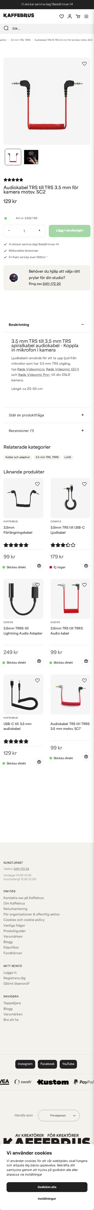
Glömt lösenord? (16, 984)
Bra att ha (11, 1020)
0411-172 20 (52, 284)
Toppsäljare (12, 1003)
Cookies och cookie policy (24, 920)
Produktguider (14, 931)
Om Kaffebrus (14, 903)
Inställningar (47, 1198)
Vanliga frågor (14, 925)
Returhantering (15, 909)
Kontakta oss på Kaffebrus (23, 898)
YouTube (68, 1064)
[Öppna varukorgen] (78, 16)
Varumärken (13, 936)
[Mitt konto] (70, 16)
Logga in (10, 973)
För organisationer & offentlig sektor (31, 914)
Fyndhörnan (12, 953)
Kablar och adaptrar (17, 457)
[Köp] (39, 565)
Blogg (7, 942)
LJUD (67, 457)
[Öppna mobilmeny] (86, 16)
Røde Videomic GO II (62, 369)
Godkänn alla (47, 1187)
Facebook (47, 1064)
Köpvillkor (11, 947)
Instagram (25, 1064)
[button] (84, 64)
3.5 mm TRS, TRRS (20, 40)
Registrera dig (14, 978)
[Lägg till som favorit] (61, 16)
